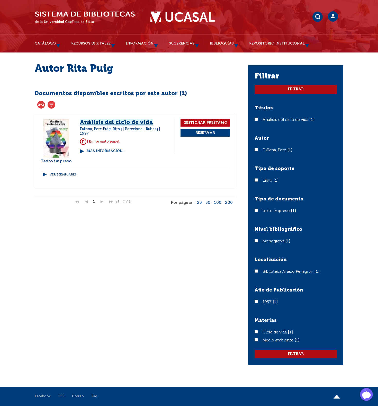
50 (207, 203)
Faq (94, 396)
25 (199, 203)
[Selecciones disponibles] (41, 105)
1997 (268, 302)
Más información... (106, 151)
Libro (268, 181)
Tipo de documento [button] (279, 199)
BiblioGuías (222, 43)
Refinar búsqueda (51, 105)
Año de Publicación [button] (279, 290)
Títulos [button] (264, 108)
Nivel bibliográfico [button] (278, 229)
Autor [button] (262, 138)
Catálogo (45, 43)
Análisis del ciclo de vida (286, 120)
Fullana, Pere (275, 150)
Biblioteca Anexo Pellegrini (288, 272)
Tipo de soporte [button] (274, 168)
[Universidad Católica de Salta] (182, 17)
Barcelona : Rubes (140, 129)
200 (229, 203)
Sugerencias (181, 43)
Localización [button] (271, 260)
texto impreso (277, 211)
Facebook (43, 396)
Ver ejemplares (63, 174)
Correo (78, 396)
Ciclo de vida (275, 332)
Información (140, 43)
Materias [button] (266, 320)
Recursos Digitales (91, 43)
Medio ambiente (278, 340)
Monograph (274, 241)
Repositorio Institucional (277, 43)
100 (217, 203)
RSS (61, 396)
